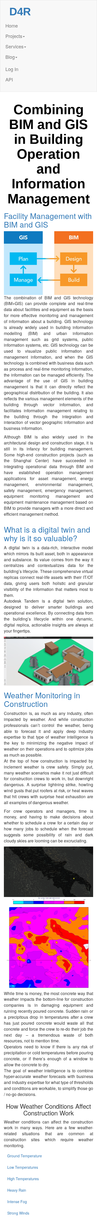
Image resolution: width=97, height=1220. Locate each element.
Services (14, 46)
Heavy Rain (16, 1190)
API (9, 79)
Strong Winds (18, 1213)
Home (11, 25)
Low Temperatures (22, 1167)
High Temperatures (23, 1178)
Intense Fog (17, 1201)
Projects (13, 36)
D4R (20, 11)
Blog (10, 56)
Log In (11, 69)
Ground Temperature (24, 1155)
